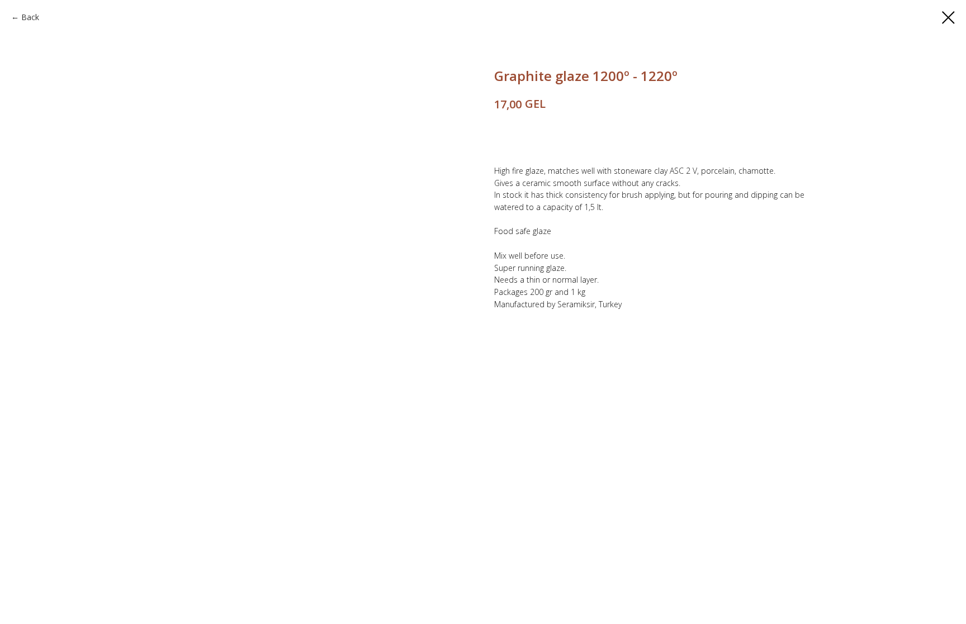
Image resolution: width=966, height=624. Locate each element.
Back (30, 17)
